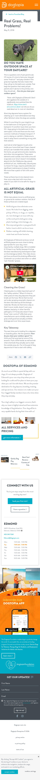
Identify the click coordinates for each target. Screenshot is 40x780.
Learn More (7, 655)
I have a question (19, 509)
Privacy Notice (20, 737)
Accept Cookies (10, 772)
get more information (11, 437)
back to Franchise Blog (16, 14)
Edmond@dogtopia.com (11, 538)
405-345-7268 (8, 534)
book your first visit (20, 501)
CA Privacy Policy (20, 743)
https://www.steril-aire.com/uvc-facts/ (17, 105)
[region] (20, 767)
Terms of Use (20, 749)
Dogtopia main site (20, 725)
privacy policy (26, 703)
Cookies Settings (30, 771)
